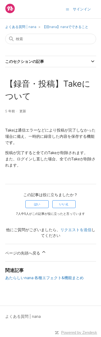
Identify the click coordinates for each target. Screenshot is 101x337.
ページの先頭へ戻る (23, 253)
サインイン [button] (82, 9)
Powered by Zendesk (79, 332)
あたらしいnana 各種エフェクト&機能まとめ (44, 277)
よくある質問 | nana (21, 27)
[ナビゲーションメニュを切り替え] (67, 9)
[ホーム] (10, 11)
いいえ (64, 204)
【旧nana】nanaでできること (65, 27)
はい (37, 204)
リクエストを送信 (75, 229)
